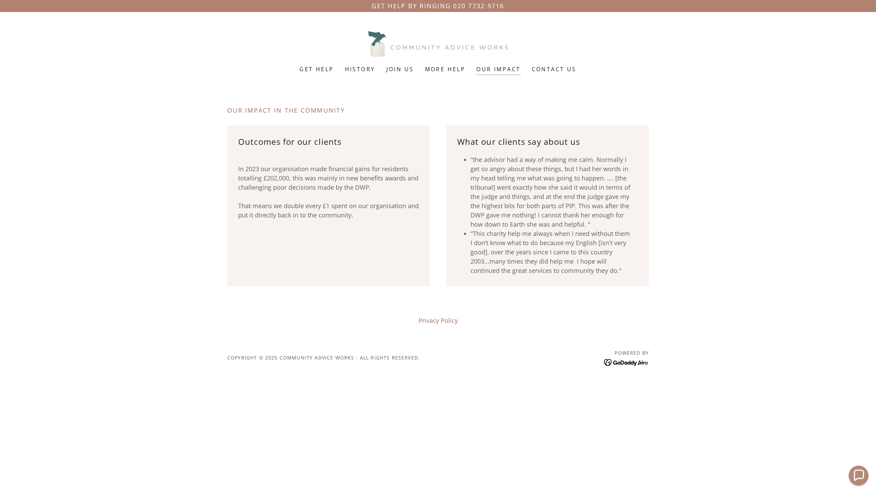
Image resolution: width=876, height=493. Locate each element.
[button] (858, 475)
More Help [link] (445, 69)
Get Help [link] (316, 69)
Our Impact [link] (498, 69)
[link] (438, 43)
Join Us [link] (400, 69)
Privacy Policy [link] (438, 320)
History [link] (360, 69)
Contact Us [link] (554, 69)
